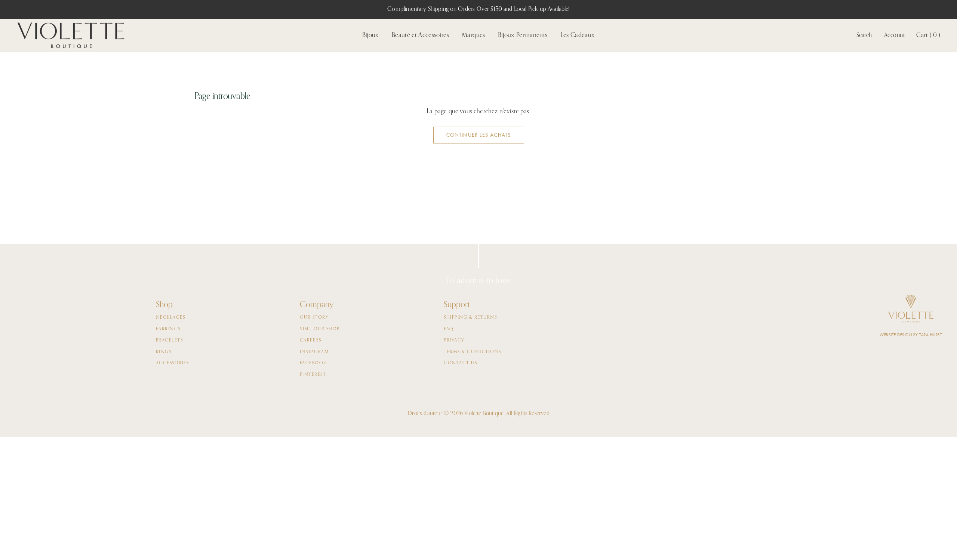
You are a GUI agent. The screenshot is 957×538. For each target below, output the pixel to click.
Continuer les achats (478, 135)
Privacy (454, 340)
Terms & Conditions (472, 352)
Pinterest (313, 374)
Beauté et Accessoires (420, 35)
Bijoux (370, 35)
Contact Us (460, 363)
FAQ (449, 329)
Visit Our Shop (320, 329)
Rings (164, 352)
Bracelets (169, 340)
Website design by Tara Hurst (911, 335)
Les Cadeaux (577, 35)
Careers (310, 340)
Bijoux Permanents (523, 35)
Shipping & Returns (470, 317)
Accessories (172, 363)
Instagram (314, 352)
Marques (473, 35)
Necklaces (170, 317)
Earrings (168, 329)
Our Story (314, 317)
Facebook (313, 363)
